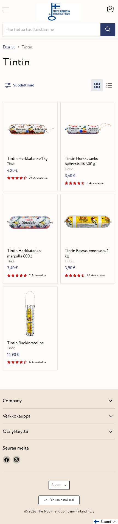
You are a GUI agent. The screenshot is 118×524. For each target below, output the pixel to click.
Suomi (56, 485)
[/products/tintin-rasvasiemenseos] (88, 221)
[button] (105, 521)
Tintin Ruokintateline (25, 343)
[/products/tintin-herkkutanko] (30, 129)
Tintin (11, 164)
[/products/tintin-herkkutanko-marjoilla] (30, 221)
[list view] (109, 85)
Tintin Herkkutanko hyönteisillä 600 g (81, 161)
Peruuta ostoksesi (61, 500)
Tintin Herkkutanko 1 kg (27, 158)
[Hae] (107, 29)
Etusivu (9, 47)
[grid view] (97, 85)
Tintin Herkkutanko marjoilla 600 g (24, 253)
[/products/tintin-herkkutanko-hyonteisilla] (88, 129)
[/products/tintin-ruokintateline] (30, 313)
